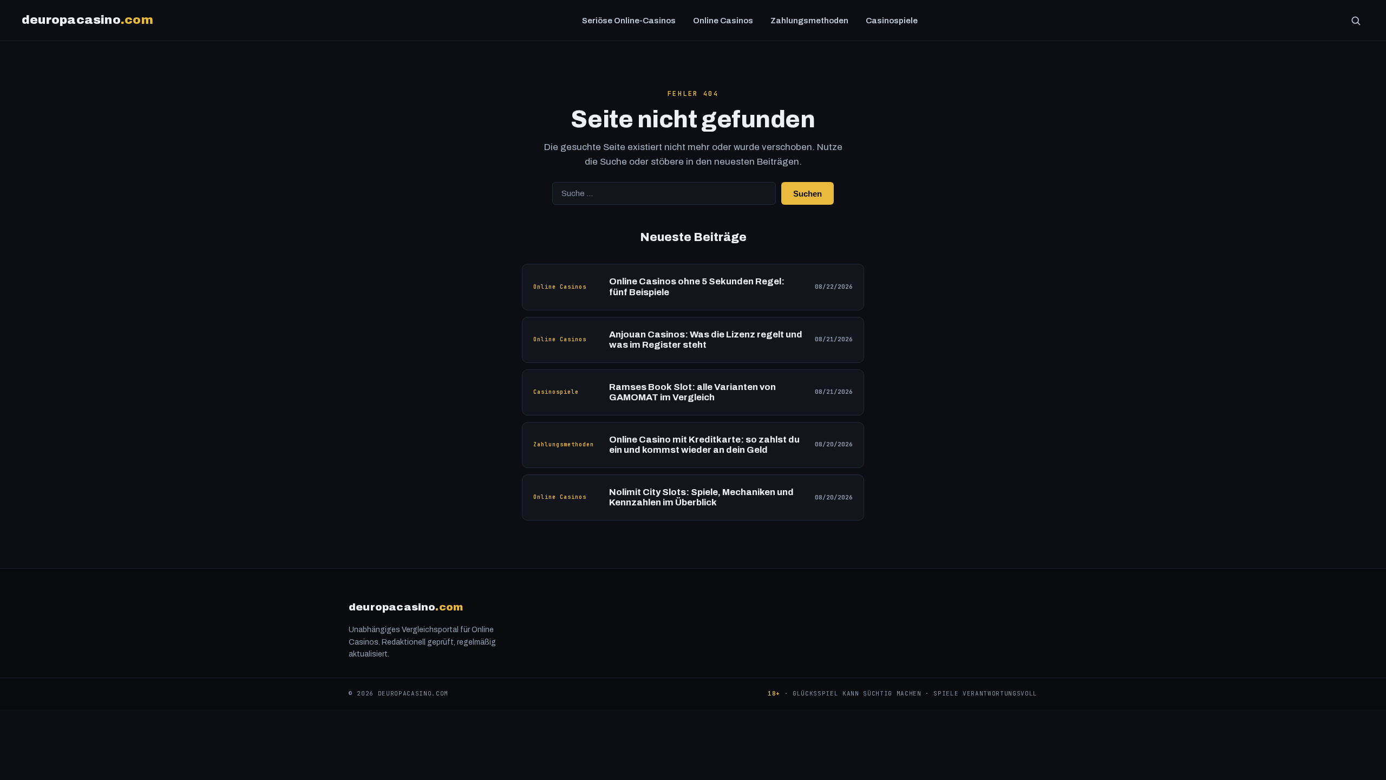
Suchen (807, 193)
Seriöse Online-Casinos (629, 20)
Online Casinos (723, 20)
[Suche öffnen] (1355, 20)
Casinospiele (892, 20)
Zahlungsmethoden (809, 20)
